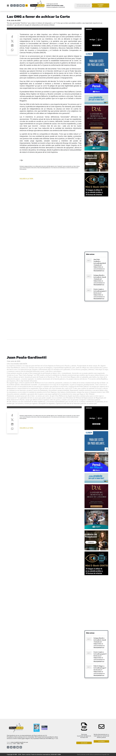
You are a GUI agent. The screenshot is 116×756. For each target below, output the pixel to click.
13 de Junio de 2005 (14, 20)
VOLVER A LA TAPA (26, 179)
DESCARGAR (84, 743)
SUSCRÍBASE (101, 741)
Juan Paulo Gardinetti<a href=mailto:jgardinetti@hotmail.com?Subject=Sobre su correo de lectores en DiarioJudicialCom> (100, 265)
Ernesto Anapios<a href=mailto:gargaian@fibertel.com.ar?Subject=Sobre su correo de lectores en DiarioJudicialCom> (100, 293)
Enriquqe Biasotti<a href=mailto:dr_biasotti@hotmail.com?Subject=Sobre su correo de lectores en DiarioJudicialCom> (100, 279)
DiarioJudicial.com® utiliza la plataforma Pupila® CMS (93, 754)
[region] (96, 210)
